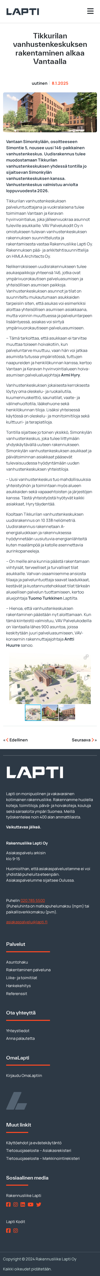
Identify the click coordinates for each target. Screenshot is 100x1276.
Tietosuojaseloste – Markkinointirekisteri (43, 1158)
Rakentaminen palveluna (28, 969)
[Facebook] (9, 1204)
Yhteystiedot (17, 1030)
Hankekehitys (18, 985)
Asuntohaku (17, 962)
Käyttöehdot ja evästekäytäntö (34, 1142)
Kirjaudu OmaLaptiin (24, 1075)
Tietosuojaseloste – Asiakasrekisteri (38, 1150)
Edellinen (18, 740)
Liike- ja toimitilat (21, 977)
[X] (39, 1204)
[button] (86, 657)
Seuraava (81, 740)
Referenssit (16, 993)
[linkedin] (24, 1204)
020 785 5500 (33, 900)
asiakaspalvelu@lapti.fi (26, 922)
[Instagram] (16, 1204)
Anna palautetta (20, 1038)
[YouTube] (31, 1204)
